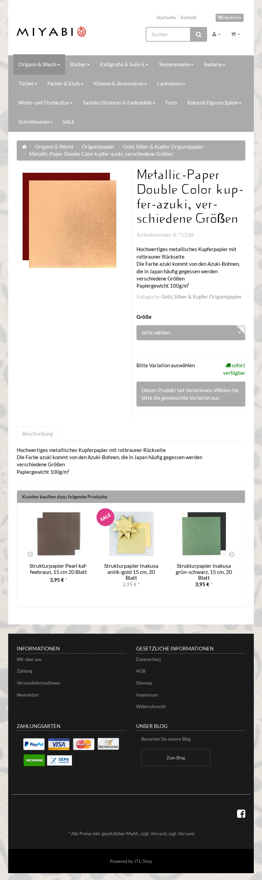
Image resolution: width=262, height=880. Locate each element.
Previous (30, 555)
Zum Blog (175, 757)
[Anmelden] (216, 34)
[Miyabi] (51, 32)
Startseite (166, 17)
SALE (69, 122)
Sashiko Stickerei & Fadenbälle (117, 102)
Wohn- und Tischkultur (43, 102)
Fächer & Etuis (63, 83)
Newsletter (28, 695)
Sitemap (144, 683)
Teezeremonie (174, 64)
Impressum (147, 695)
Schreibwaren (33, 122)
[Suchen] (199, 34)
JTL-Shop (143, 861)
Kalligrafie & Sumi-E (122, 64)
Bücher (78, 64)
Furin (171, 102)
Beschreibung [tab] (37, 433)
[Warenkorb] (235, 34)
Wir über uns (29, 659)
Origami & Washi (37, 64)
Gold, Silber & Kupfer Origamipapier (201, 296)
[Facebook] (241, 813)
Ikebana (213, 64)
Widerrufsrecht (151, 706)
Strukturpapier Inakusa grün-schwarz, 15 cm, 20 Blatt (204, 571)
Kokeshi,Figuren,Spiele (212, 102)
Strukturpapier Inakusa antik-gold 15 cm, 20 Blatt (131, 571)
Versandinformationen (38, 683)
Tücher (26, 83)
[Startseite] (24, 146)
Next (231, 555)
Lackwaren (169, 83)
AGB (140, 671)
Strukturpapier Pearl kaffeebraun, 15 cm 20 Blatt (58, 568)
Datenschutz (148, 659)
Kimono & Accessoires (119, 83)
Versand (158, 833)
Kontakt (189, 17)
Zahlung (24, 671)
